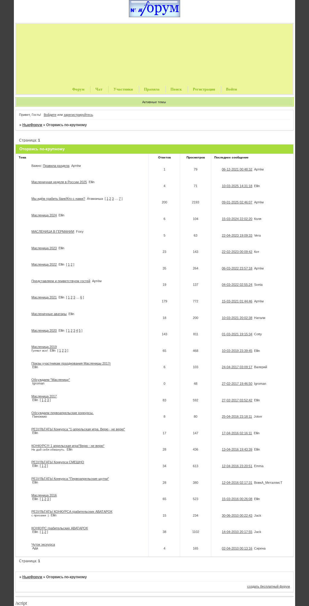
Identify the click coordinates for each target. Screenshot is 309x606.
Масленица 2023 (44, 248)
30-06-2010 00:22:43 (237, 515)
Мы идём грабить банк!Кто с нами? (58, 198)
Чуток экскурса (43, 544)
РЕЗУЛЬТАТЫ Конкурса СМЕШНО (57, 462)
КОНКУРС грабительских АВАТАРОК (59, 528)
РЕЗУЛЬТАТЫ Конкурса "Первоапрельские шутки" (70, 478)
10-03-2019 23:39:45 (237, 350)
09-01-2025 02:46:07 (237, 202)
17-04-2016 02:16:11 (237, 433)
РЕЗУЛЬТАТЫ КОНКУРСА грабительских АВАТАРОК (71, 511)
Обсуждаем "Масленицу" (50, 379)
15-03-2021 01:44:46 (237, 301)
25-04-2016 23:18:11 (237, 416)
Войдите (50, 114)
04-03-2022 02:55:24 (237, 284)
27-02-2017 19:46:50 (237, 383)
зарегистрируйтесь (78, 114)
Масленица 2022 (44, 264)
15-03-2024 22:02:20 (237, 219)
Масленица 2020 (44, 330)
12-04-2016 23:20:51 (237, 466)
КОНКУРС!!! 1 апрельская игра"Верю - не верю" (67, 446)
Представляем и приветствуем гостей (60, 281)
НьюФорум (32, 125)
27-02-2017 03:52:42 (237, 400)
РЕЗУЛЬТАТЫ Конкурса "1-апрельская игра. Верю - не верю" (78, 429)
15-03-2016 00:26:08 (237, 499)
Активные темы (154, 102)
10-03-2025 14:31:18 (237, 186)
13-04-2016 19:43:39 (237, 449)
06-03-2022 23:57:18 (237, 268)
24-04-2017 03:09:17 (237, 367)
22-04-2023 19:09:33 (237, 235)
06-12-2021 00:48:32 (237, 169)
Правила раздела (56, 165)
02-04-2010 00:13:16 (237, 548)
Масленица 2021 (44, 297)
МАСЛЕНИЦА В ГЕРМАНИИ (52, 231)
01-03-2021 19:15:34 (237, 334)
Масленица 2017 (44, 396)
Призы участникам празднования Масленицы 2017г (71, 363)
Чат (98, 89)
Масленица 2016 (44, 495)
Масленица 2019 (44, 347)
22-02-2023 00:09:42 (237, 252)
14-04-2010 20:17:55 (237, 532)
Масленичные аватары (49, 314)
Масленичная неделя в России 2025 (59, 182)
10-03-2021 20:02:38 (237, 318)
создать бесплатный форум (268, 586)
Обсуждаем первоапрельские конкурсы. (62, 413)
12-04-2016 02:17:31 (237, 482)
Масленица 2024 (44, 215)
